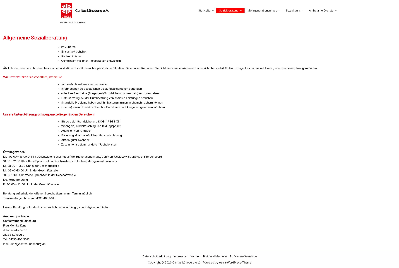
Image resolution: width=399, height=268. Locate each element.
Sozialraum (293, 10)
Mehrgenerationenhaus (262, 10)
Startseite (204, 10)
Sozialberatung (228, 10)
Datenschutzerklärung (156, 256)
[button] (212, 10)
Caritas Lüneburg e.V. (92, 10)
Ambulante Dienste (321, 10)
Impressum (180, 256)
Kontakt (195, 256)
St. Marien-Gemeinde (243, 256)
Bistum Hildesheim (215, 256)
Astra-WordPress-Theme (235, 262)
